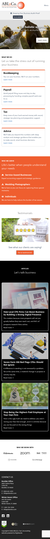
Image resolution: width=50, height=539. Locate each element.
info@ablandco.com (9, 493)
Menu (46, 5)
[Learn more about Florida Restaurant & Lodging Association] (15, 524)
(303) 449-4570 (8, 491)
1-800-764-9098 (8, 507)
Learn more (42, 40)
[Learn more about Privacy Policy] (28, 524)
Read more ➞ (25, 327)
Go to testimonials (25, 252)
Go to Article (18, 17)
